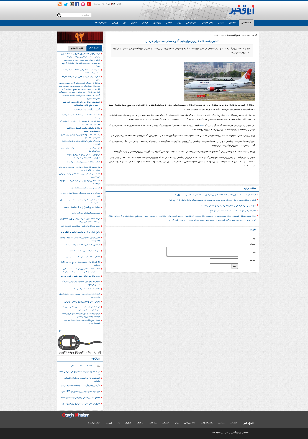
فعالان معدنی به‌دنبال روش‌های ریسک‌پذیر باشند (80, 398)
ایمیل (252, 244)
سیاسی (221, 23)
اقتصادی (232, 23)
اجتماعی (169, 23)
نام (254, 239)
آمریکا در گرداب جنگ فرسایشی (87, 109)
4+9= (252, 260)
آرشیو (61, 331)
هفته (89, 365)
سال (72, 365)
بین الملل (157, 23)
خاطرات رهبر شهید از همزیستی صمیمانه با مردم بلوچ (233, 211)
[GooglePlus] (89, 4)
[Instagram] (72, 4)
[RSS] (59, 4)
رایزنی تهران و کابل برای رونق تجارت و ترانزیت (81, 302)
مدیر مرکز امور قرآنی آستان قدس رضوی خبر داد (80, 276)
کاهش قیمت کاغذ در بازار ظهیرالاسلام (85, 289)
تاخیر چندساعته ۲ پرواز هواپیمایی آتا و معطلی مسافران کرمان (181, 41)
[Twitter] (65, 4)
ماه (81, 365)
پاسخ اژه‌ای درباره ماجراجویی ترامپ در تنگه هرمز (80, 232)
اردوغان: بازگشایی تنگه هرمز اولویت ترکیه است (80, 245)
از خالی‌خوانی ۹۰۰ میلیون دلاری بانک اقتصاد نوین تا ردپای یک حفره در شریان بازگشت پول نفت (214, 195)
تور (124, 23)
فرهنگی (145, 23)
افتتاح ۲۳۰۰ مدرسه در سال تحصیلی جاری (83, 257)
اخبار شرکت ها (101, 23)
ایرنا (228, 115)
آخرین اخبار (94, 48)
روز (98, 365)
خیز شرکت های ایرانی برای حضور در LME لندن (80, 392)
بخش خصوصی (207, 23)
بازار (179, 23)
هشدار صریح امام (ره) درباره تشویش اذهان (82, 207)
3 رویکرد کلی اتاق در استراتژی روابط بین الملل (81, 404)
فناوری (134, 23)
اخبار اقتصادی (77, 48)
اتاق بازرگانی (191, 23)
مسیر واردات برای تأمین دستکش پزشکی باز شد (80, 226)
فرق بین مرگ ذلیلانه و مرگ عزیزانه (86, 213)
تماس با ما (116, 4)
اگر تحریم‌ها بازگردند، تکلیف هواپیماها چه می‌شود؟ (80, 386)
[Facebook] (77, 4)
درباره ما (106, 4)
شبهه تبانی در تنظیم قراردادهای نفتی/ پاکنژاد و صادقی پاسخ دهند (227, 205)
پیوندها (97, 4)
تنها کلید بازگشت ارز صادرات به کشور (84, 251)
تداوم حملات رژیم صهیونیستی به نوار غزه (83, 162)
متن (253, 252)
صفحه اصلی (246, 23)
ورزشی (115, 23)
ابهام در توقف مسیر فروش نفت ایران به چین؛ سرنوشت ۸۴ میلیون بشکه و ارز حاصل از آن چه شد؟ (212, 200)
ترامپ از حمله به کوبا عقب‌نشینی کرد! (85, 188)
